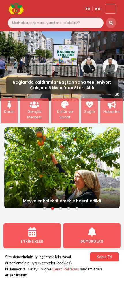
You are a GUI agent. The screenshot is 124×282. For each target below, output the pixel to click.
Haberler (111, 111)
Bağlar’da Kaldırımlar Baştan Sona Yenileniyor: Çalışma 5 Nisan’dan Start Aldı (62, 85)
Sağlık (89, 111)
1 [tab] (44, 208)
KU (97, 9)
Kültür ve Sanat (65, 114)
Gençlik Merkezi (34, 114)
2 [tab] (52, 208)
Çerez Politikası (65, 269)
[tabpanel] (62, 167)
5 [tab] (76, 208)
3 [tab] (60, 208)
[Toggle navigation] (110, 9)
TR (87, 9)
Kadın (9, 111)
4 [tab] (68, 208)
